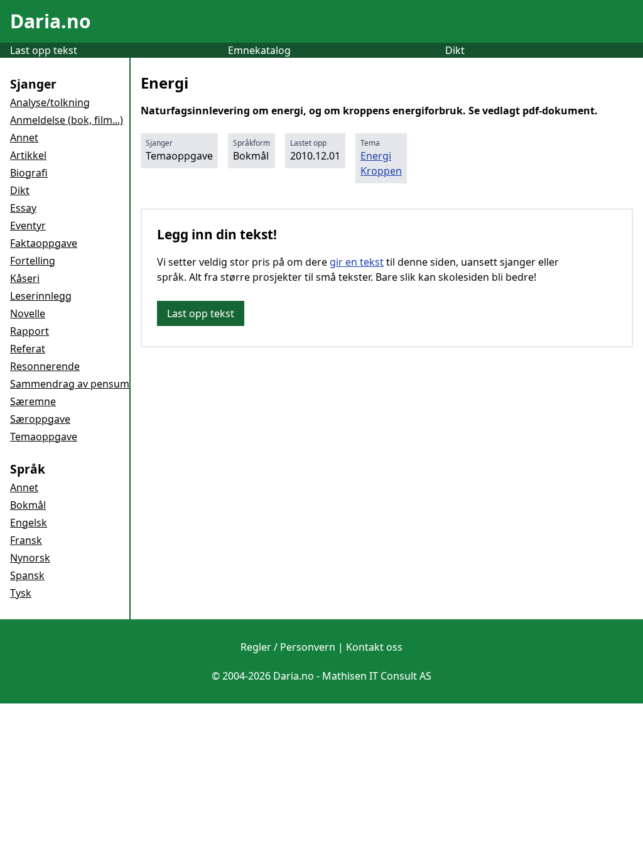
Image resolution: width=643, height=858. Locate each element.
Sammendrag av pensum (69, 384)
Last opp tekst (43, 50)
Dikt (455, 50)
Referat (27, 349)
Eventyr (28, 225)
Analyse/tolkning (50, 102)
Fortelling (32, 261)
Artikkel (28, 155)
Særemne (33, 401)
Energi (375, 156)
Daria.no (50, 21)
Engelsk (28, 522)
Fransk (26, 540)
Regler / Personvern (287, 647)
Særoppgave (40, 419)
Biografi (29, 173)
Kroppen (381, 171)
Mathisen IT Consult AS (376, 676)
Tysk (20, 593)
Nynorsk (30, 558)
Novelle (27, 313)
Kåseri (25, 278)
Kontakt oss (374, 647)
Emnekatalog (259, 50)
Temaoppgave (43, 436)
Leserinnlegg (41, 296)
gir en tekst (357, 262)
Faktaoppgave (43, 243)
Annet (24, 137)
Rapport (29, 331)
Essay (23, 208)
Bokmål (28, 505)
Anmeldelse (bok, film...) (66, 120)
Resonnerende (45, 366)
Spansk (27, 575)
